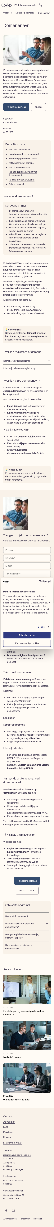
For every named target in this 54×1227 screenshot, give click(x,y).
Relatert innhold (16, 184)
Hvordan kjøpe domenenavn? (23, 158)
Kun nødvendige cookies (27, 643)
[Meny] (48, 5)
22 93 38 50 (8, 1158)
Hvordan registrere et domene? (24, 154)
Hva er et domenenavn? (20, 149)
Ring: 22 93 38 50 (27, 890)
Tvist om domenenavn (19, 167)
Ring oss (38, 107)
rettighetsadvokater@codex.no (17, 1155)
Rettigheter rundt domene (21, 163)
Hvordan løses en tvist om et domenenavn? (19, 947)
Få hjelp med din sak (16, 107)
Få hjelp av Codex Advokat (21, 179)
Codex (6, 13)
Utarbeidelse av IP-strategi (16, 1099)
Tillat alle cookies (27, 635)
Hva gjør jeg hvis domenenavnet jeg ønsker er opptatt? (22, 936)
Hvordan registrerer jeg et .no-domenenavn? (19, 925)
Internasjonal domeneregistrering (19, 368)
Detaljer (42, 627)
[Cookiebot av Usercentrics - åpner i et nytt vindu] (39, 582)
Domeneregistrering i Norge (16, 360)
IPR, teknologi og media (24, 13)
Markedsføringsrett (12, 1057)
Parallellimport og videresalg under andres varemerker (23, 1013)
